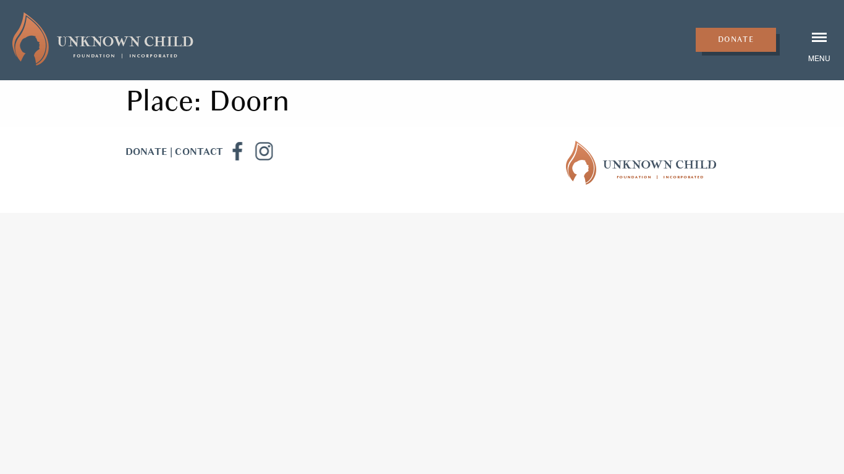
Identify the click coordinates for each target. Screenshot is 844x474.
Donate (736, 39)
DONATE (146, 152)
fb (236, 151)
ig (263, 151)
